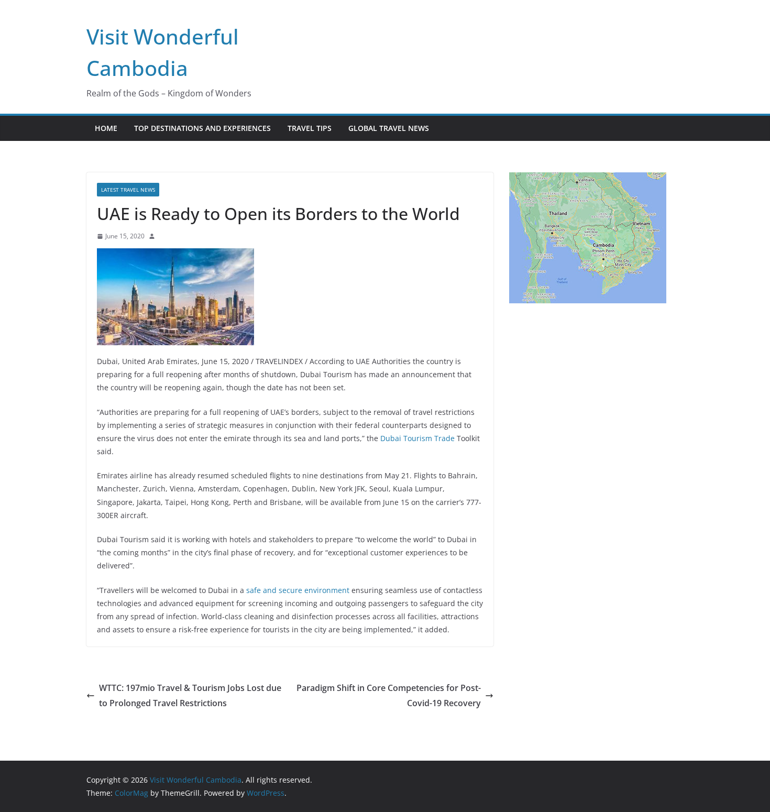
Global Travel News (388, 128)
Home (106, 128)
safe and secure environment (297, 590)
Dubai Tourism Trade (417, 438)
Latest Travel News (128, 189)
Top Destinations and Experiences (202, 128)
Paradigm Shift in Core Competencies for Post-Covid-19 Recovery (388, 695)
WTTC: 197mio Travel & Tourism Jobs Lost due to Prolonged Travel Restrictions (190, 695)
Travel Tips (310, 128)
